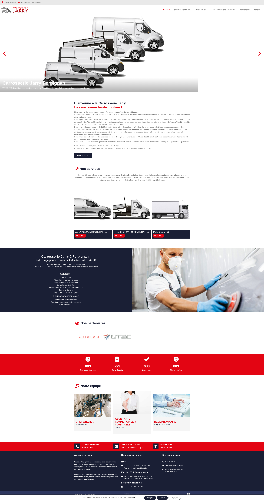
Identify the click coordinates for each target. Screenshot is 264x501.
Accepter (150, 498)
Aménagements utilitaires (91, 232)
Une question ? (166, 444)
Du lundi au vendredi (91, 444)
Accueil (166, 10)
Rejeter (162, 498)
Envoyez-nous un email (131, 444)
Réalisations (245, 10)
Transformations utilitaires (131, 232)
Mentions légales (90, 494)
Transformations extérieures (224, 10)
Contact (256, 10)
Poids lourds (201, 10)
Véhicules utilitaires (181, 10)
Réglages (175, 498)
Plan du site (79, 494)
